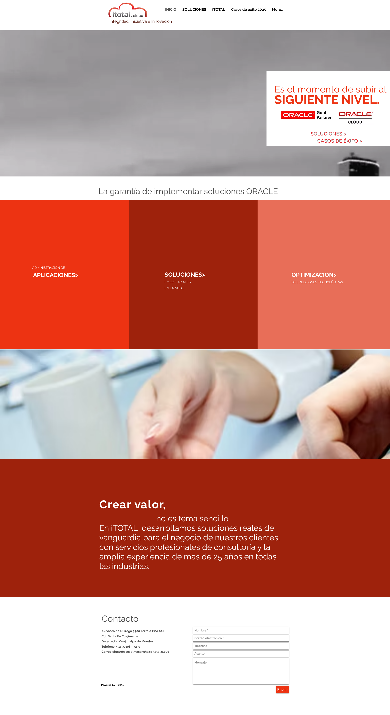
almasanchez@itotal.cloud (150, 652)
